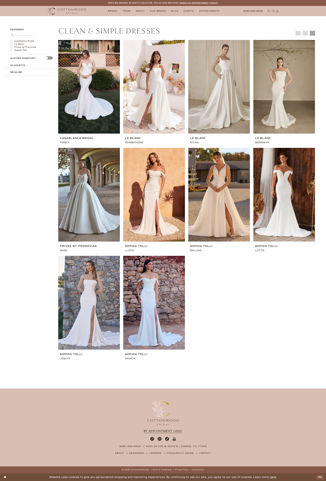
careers (155, 453)
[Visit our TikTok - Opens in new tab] (167, 438)
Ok (320, 477)
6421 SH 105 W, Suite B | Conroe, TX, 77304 (176, 446)
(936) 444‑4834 (130, 446)
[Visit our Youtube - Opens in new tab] (174, 438)
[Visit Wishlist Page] (273, 11)
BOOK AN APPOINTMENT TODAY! (199, 3)
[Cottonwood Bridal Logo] (67, 11)
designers (136, 453)
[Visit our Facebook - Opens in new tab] (152, 438)
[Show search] (269, 11)
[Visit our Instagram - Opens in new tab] (160, 438)
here (273, 477)
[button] (277, 11)
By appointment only (163, 431)
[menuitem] (112, 11)
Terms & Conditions (161, 470)
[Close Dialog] (5, 477)
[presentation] (49, 58)
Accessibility (198, 470)
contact (205, 453)
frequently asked (180, 453)
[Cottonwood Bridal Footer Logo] (163, 412)
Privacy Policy (181, 470)
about (119, 453)
